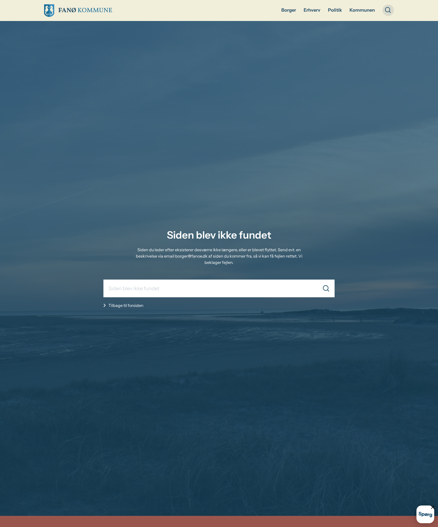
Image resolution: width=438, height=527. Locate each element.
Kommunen (362, 10)
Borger (288, 10)
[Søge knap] (388, 10)
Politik (335, 10)
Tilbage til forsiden (125, 305)
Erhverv (312, 10)
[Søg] (326, 288)
